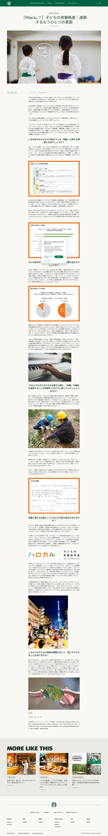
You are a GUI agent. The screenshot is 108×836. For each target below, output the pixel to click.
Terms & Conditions (23, 833)
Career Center (57, 812)
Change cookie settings (48, 257)
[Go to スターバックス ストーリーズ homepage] (9, 3)
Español (57, 824)
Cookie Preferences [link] (37, 833)
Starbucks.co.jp (34, 812)
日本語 (88, 822)
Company (46, 812)
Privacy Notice (47, 261)
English (9, 822)
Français (9, 824)
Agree (58, 256)
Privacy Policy (11, 833)
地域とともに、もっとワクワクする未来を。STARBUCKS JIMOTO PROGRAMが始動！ (85, 783)
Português (57, 826)
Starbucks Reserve (71, 812)
